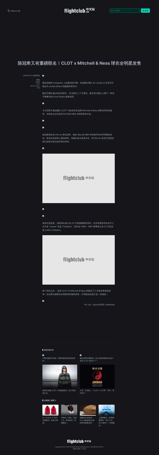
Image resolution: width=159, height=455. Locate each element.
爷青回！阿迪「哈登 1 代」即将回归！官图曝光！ (69, 420)
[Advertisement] (79, 30)
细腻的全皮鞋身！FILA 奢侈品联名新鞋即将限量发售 (87, 420)
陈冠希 (38, 82)
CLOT (38, 84)
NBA (38, 88)
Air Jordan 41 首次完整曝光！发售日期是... (50, 420)
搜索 (146, 11)
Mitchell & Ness (35, 86)
